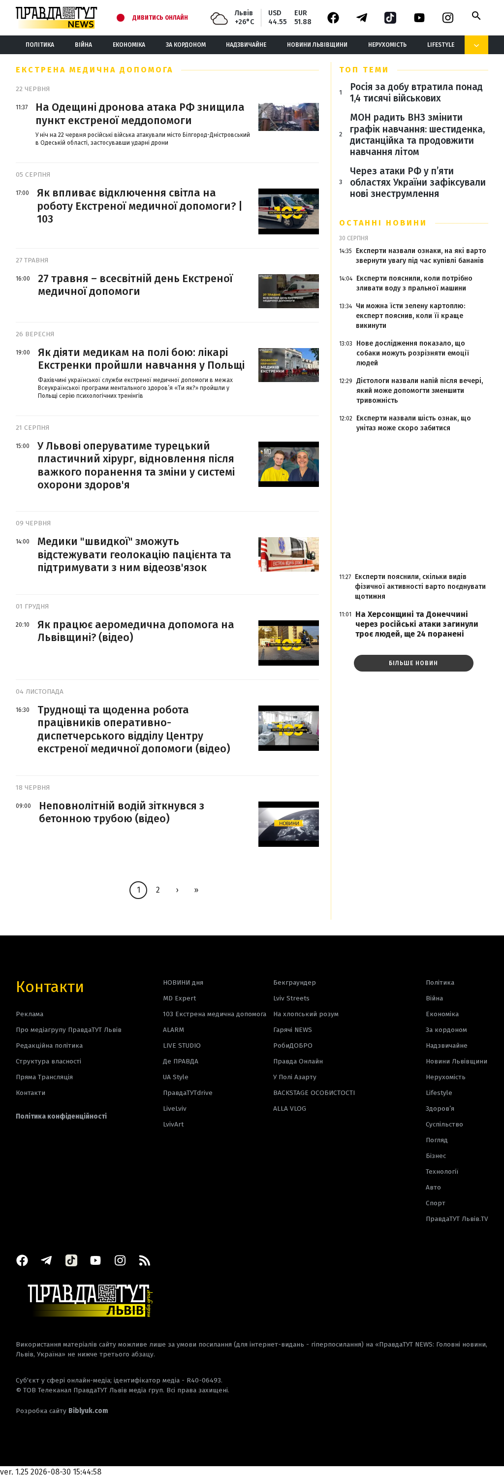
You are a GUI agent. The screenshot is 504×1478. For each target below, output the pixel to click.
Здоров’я (440, 1108)
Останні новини (383, 222)
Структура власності (48, 1061)
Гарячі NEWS (292, 1030)
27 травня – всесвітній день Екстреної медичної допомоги (135, 285)
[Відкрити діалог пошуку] (476, 15)
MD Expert (179, 998)
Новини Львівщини (317, 44)
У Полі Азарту (294, 1077)
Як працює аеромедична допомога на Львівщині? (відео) (135, 631)
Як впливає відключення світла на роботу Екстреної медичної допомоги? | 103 (140, 206)
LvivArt (173, 1124)
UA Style (176, 1077)
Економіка (129, 44)
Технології (442, 1171)
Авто (433, 1187)
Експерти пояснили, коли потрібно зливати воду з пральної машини (414, 283)
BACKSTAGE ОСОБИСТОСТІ (314, 1093)
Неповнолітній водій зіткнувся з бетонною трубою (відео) (121, 812)
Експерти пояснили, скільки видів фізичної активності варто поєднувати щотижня (420, 587)
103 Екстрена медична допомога (214, 1014)
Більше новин (413, 663)
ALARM (173, 1030)
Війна (83, 44)
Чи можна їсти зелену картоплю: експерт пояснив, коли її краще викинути (410, 316)
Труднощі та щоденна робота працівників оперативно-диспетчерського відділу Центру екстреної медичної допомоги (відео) (133, 729)
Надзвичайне (246, 44)
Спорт (435, 1203)
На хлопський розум (306, 1014)
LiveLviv (175, 1108)
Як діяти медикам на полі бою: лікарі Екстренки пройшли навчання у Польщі (141, 359)
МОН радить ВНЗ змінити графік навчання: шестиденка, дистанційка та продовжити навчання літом (417, 134)
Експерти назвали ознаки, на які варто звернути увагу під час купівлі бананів (421, 256)
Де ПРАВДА (180, 1061)
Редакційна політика (49, 1045)
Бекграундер (294, 982)
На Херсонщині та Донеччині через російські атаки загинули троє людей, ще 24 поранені (416, 624)
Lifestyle (440, 44)
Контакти (50, 986)
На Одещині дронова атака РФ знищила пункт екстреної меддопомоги (140, 114)
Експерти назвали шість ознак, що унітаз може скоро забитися (413, 423)
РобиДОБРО (293, 1045)
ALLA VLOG (289, 1108)
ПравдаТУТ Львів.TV (457, 1219)
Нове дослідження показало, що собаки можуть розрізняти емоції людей (412, 353)
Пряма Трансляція (44, 1077)
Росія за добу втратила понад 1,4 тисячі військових (416, 92)
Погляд (437, 1140)
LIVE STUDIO (182, 1045)
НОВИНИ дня (183, 982)
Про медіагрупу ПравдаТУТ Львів (69, 1030)
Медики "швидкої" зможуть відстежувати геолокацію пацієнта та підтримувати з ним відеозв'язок (134, 554)
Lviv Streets (291, 998)
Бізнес (436, 1156)
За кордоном (186, 44)
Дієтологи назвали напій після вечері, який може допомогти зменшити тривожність (419, 391)
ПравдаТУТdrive (188, 1093)
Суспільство (444, 1124)
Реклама (29, 1014)
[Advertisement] (413, 502)
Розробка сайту (62, 1411)
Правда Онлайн (298, 1061)
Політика (40, 44)
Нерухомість (387, 44)
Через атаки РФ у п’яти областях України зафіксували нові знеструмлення (418, 182)
